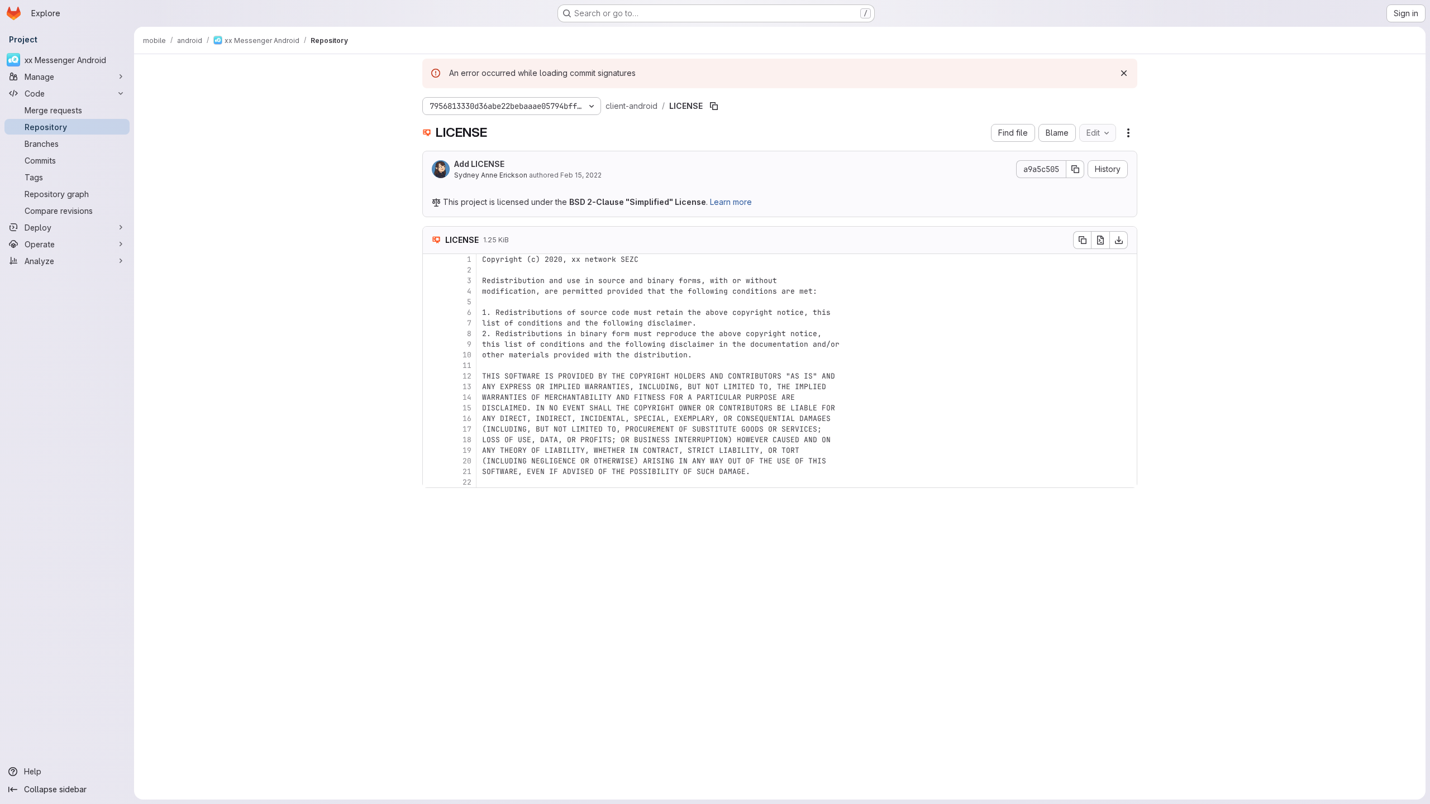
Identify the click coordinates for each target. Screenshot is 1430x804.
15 (467, 408)
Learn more (731, 202)
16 (467, 418)
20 (467, 461)
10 (467, 355)
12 (467, 376)
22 (467, 482)
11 (467, 365)
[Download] (1119, 240)
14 (467, 397)
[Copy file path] (714, 106)
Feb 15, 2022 (581, 175)
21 (467, 471)
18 (467, 439)
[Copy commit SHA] (1075, 169)
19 (467, 450)
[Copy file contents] (1082, 240)
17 (467, 429)
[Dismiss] (1124, 73)
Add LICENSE (479, 164)
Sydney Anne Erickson (490, 175)
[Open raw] (1100, 240)
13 (467, 386)
